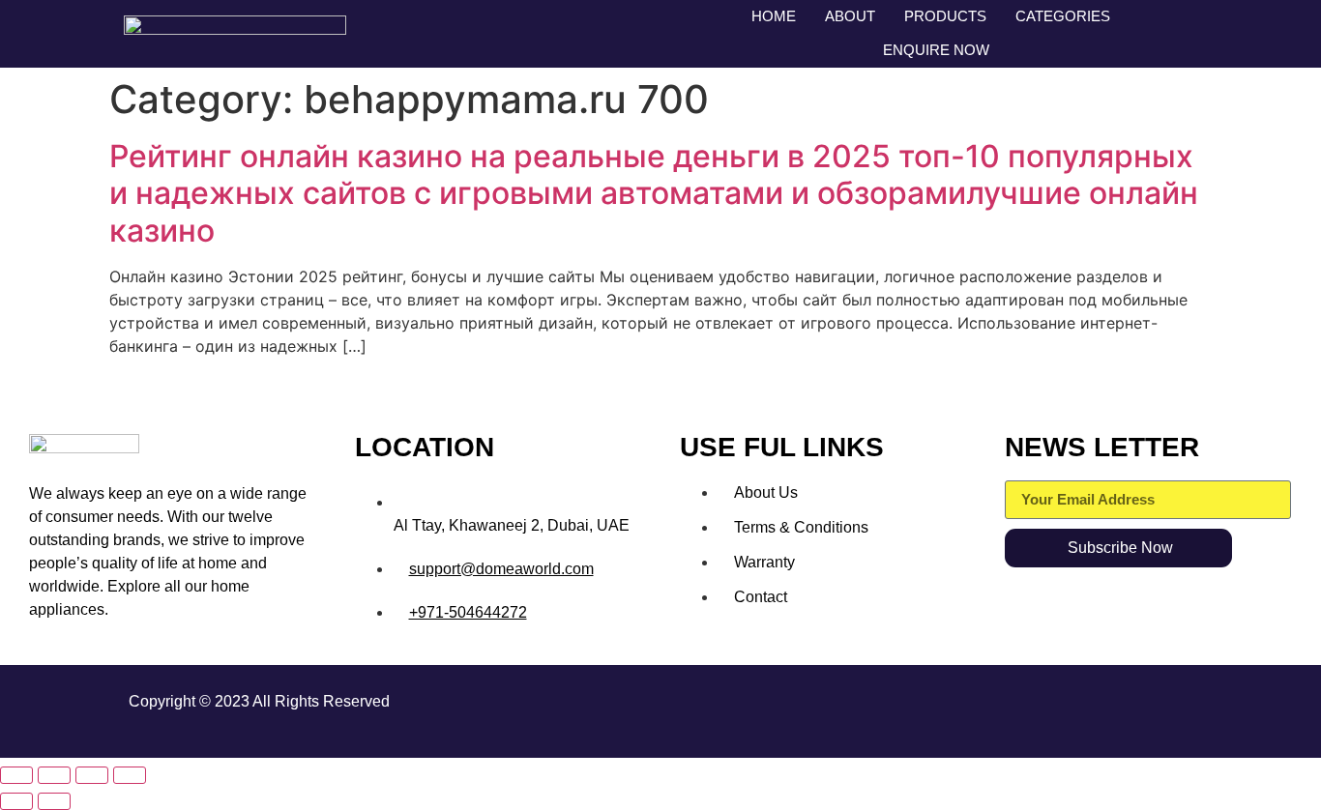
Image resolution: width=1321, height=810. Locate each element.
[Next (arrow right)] (54, 801)
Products (945, 16)
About (850, 16)
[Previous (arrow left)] (16, 801)
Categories (1062, 16)
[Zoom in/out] (16, 775)
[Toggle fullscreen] (54, 775)
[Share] (91, 775)
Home (773, 16)
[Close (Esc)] (129, 775)
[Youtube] (1168, 708)
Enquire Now (936, 50)
